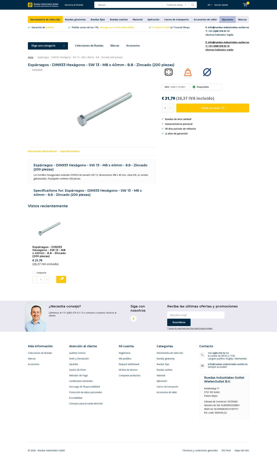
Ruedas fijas (98, 19)
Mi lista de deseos (128, 369)
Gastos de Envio (77, 369)
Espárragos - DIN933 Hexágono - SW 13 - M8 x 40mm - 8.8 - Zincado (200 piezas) (49, 251)
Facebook (133, 319)
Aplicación (153, 19)
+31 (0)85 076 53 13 (218, 353)
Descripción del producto (42, 151)
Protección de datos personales (85, 392)
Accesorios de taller (205, 19)
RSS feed (226, 450)
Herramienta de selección (45, 19)
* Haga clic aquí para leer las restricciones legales (189, 328)
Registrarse (124, 352)
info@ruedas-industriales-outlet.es (228, 364)
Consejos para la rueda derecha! (86, 403)
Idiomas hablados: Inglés (227, 31)
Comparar (41, 272)
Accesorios (133, 45)
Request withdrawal (129, 364)
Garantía (73, 364)
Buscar (193, 5)
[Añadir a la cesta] (61, 279)
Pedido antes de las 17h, (103, 27)
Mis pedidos (125, 358)
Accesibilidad (75, 397)
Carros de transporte (176, 19)
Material (138, 19)
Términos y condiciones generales (200, 450)
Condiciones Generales (81, 380)
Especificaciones (70, 151)
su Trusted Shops (171, 27)
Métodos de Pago (78, 375)
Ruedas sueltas (119, 19)
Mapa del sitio (242, 450)
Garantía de (43, 27)
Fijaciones (227, 19)
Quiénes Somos (77, 352)
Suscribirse (178, 322)
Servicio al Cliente (74, 4)
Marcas (242, 19)
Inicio (30, 57)
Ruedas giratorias (75, 19)
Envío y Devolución (79, 358)
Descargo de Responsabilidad (84, 386)
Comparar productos (129, 375)
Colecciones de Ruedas (89, 45)
